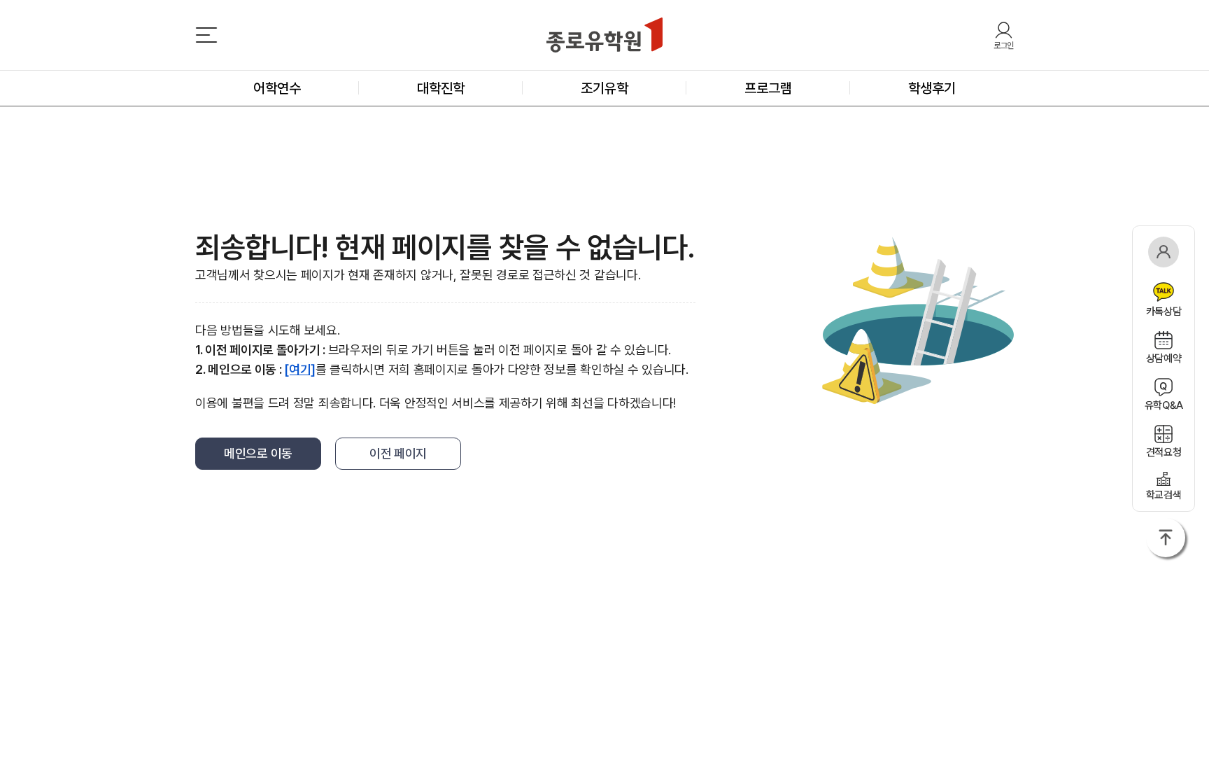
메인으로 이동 (258, 453)
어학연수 (277, 88)
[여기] (300, 369)
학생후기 (932, 88)
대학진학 (441, 88)
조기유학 (604, 88)
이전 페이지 (398, 453)
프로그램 (768, 88)
